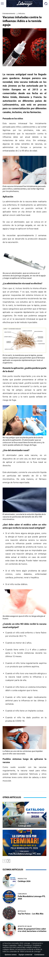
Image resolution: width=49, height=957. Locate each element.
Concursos (24, 851)
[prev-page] (4, 861)
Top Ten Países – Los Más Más (31, 914)
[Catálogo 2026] (24, 815)
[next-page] (8, 861)
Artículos (21, 13)
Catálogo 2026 (24, 826)
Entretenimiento (9, 13)
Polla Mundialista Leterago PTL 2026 (24, 854)
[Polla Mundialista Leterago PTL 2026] (24, 843)
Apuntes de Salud (25, 926)
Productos (24, 823)
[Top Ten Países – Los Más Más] (9, 913)
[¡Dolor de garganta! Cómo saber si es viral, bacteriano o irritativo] (9, 929)
